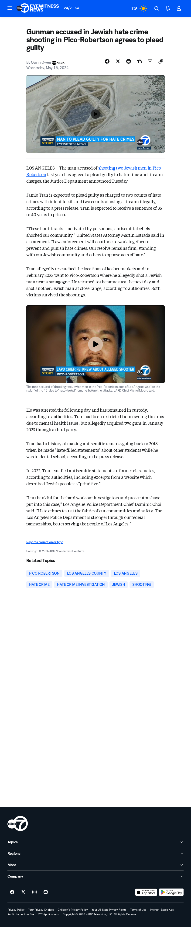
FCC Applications (48, 914)
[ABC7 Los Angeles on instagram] (34, 892)
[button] (10, 8)
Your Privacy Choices (41, 909)
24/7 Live (71, 8)
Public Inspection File (20, 914)
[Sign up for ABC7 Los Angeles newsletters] (45, 892)
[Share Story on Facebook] (107, 61)
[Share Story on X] (118, 61)
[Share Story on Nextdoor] (139, 61)
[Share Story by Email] (150, 61)
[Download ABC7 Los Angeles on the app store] (146, 892)
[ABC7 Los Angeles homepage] (38, 8)
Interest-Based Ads (162, 909)
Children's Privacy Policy (73, 909)
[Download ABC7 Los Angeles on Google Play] (171, 892)
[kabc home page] (17, 823)
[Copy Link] (161, 61)
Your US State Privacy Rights (109, 909)
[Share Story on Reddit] (129, 61)
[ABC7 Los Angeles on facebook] (12, 892)
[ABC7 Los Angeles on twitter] (23, 892)
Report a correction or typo (44, 542)
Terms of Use (138, 909)
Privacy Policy (15, 909)
